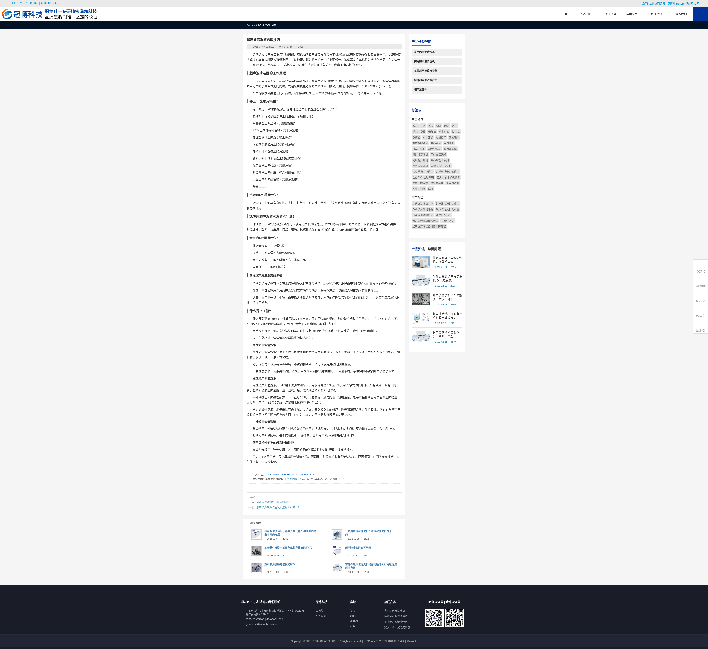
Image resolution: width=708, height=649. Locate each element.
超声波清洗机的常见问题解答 (273, 502)
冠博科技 (292, 478)
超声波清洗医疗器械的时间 (279, 564)
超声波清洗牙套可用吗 (358, 547)
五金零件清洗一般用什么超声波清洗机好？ (288, 547)
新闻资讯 (259, 25)
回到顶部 (700, 330)
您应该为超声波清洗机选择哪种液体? (277, 507)
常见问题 (288, 47)
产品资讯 (418, 249)
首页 (248, 25)
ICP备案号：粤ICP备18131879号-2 (384, 641)
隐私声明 (412, 641)
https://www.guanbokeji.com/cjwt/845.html (290, 474)
